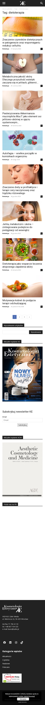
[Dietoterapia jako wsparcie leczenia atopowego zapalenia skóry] (22, 249)
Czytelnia (5, 660)
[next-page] (29, 317)
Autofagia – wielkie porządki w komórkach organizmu (19, 155)
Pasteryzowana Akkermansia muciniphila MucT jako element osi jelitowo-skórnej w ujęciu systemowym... (21, 118)
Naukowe (6, 663)
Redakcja (5, 49)
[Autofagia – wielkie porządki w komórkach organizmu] (22, 140)
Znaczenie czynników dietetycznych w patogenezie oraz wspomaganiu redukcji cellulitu (22, 42)
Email (4, 417)
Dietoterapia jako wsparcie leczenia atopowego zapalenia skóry (22, 265)
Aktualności (6, 656)
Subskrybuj (22, 425)
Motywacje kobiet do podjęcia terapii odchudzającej (19, 302)
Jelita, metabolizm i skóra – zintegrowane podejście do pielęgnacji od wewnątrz (17, 227)
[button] (4, 3)
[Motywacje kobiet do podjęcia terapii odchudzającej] (22, 286)
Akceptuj (23, 699)
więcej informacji (29, 696)
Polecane (6, 667)
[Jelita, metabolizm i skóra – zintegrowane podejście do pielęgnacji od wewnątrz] (22, 211)
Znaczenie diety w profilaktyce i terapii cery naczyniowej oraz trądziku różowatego (19, 190)
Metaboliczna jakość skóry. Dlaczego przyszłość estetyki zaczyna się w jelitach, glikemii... (20, 79)
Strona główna (7, 9)
